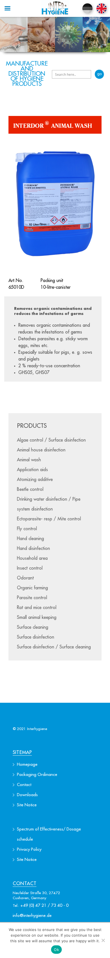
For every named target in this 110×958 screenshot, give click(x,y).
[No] (103, 940)
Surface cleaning (32, 627)
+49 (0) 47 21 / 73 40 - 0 (44, 905)
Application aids (32, 469)
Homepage (27, 764)
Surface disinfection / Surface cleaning (54, 647)
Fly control (27, 529)
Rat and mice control (36, 607)
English (101, 8)
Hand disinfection (33, 548)
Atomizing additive (35, 479)
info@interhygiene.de (32, 916)
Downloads (27, 795)
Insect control (30, 568)
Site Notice (27, 805)
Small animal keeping (36, 617)
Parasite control (32, 598)
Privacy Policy (29, 849)
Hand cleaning (30, 538)
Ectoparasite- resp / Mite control (49, 519)
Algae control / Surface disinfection (51, 440)
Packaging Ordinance (37, 775)
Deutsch (87, 8)
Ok (56, 949)
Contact (24, 785)
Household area (32, 558)
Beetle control (30, 489)
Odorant (25, 578)
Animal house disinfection (41, 450)
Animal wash (29, 460)
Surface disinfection (35, 637)
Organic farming (32, 588)
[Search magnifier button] (99, 74)
